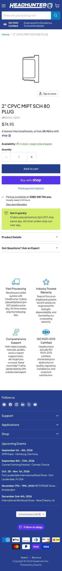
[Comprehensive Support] (16, 353)
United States (29, 514)
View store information (16, 204)
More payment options (31, 188)
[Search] (55, 15)
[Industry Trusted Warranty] (46, 301)
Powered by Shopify (31, 564)
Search (24, 557)
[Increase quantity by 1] (31, 156)
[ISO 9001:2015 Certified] (46, 353)
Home (5, 34)
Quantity (7, 149)
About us (36, 557)
